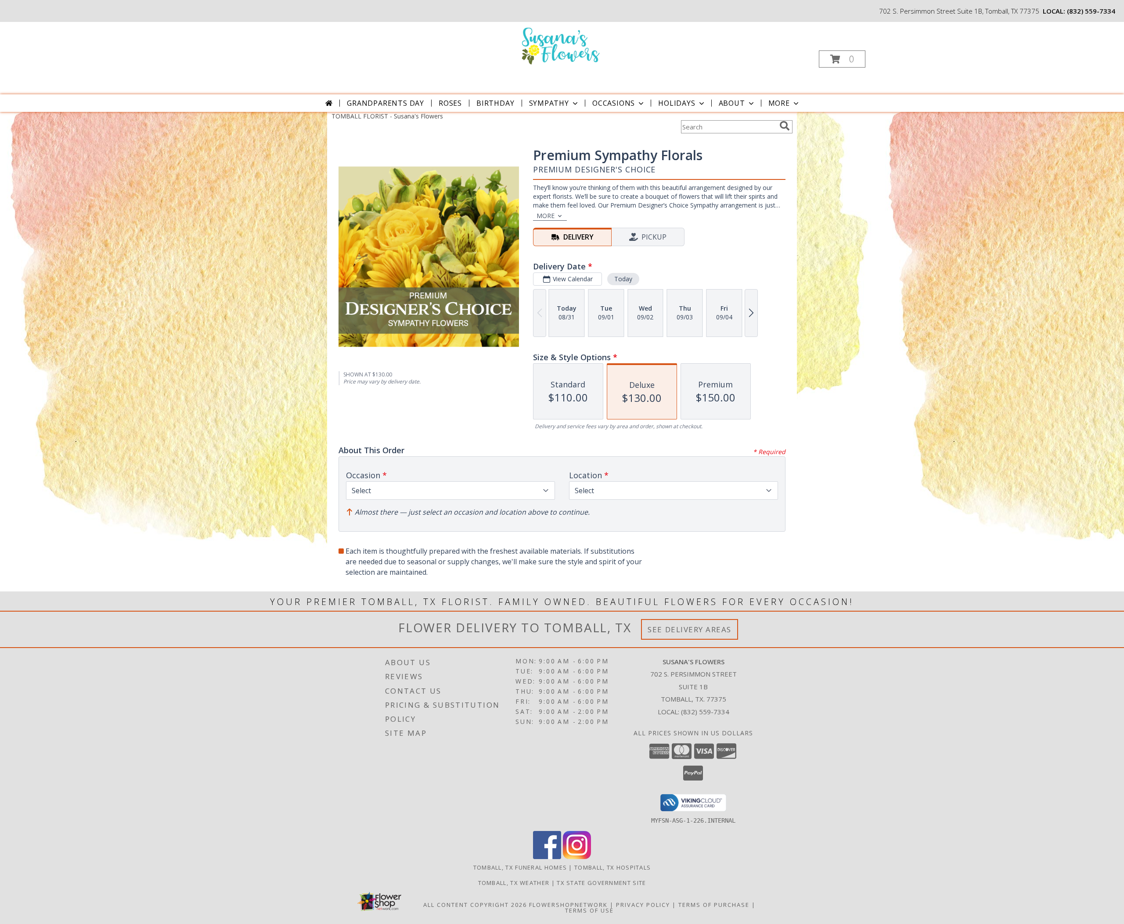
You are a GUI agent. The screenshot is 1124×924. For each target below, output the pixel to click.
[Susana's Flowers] (561, 45)
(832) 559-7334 (1091, 11)
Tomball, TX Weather (514, 883)
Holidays (676, 103)
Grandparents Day (385, 103)
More (779, 103)
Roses (450, 103)
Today (623, 279)
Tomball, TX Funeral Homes (520, 867)
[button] (842, 59)
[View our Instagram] (577, 856)
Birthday (495, 103)
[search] (784, 126)
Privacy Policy (643, 905)
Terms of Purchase (713, 905)
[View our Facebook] (547, 856)
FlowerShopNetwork (568, 905)
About (732, 103)
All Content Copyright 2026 (475, 905)
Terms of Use (589, 910)
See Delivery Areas (689, 629)
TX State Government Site (601, 883)
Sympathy (549, 103)
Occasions (613, 103)
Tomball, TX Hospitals (612, 867)
